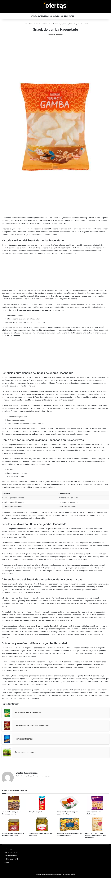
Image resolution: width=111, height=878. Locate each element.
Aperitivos (64, 24)
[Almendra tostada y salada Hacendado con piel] (14, 803)
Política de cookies (10, 852)
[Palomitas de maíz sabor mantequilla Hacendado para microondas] (97, 824)
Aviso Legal (8, 849)
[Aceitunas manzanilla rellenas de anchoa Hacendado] (69, 824)
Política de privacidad (11, 859)
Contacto (7, 862)
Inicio (26, 24)
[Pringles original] (41, 803)
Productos (69, 16)
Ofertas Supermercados (41, 16)
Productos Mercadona (52, 24)
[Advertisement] (55, 54)
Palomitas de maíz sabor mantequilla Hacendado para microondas (95, 835)
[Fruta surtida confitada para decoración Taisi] (69, 803)
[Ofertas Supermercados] (55, 6)
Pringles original (35, 812)
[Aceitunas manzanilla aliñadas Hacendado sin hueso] (14, 824)
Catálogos (58, 16)
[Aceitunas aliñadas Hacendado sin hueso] (41, 824)
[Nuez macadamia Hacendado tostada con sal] (97, 803)
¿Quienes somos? (10, 855)
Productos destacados (36, 24)
